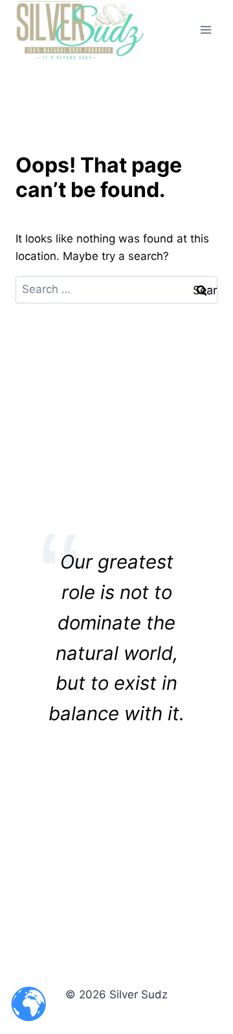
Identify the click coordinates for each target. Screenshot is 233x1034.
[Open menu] (205, 29)
